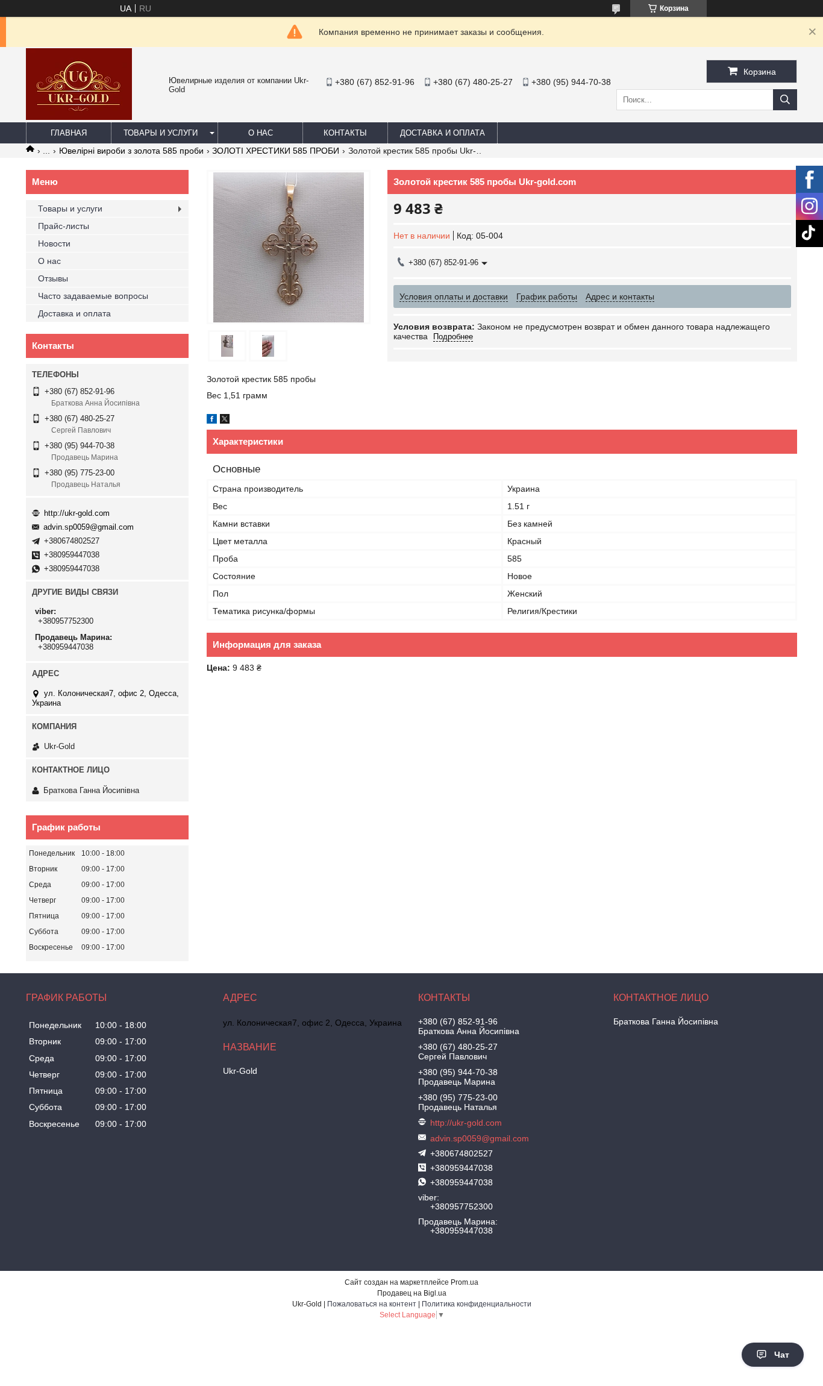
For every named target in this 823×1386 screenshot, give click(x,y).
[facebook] (212, 420)
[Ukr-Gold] (79, 117)
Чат (781, 1354)
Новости (54, 243)
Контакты (345, 132)
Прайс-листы (63, 226)
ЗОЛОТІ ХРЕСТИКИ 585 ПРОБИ (275, 150)
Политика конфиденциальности (476, 1304)
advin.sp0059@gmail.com (88, 527)
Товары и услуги (161, 132)
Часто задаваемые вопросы (93, 296)
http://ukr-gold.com (77, 513)
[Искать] (785, 99)
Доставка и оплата (442, 132)
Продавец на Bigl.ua (411, 1293)
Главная (69, 132)
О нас (260, 132)
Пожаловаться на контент (371, 1304)
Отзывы (53, 278)
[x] (225, 420)
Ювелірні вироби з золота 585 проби (131, 150)
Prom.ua (464, 1282)
